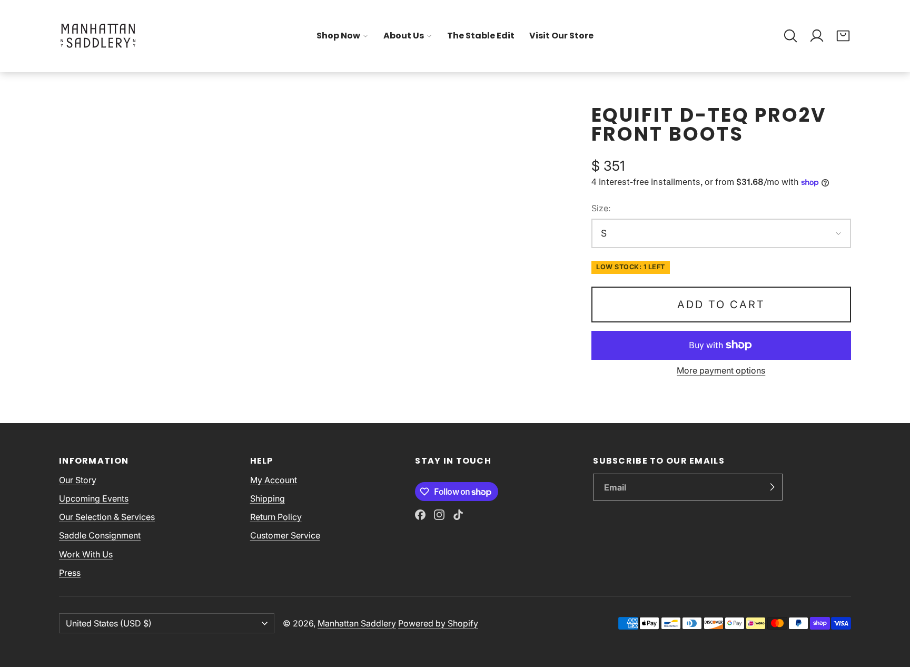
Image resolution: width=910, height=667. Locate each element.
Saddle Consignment (100, 535)
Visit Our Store (561, 36)
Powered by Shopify (438, 623)
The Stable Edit (481, 36)
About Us (403, 36)
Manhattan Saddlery (357, 623)
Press (70, 572)
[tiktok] (458, 514)
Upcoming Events (93, 498)
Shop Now (338, 36)
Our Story (77, 480)
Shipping (267, 498)
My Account (273, 480)
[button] (790, 36)
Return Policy (276, 517)
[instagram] (439, 514)
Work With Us (86, 554)
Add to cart (721, 304)
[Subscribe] (772, 487)
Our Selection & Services (107, 517)
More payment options (721, 370)
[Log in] (817, 36)
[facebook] (420, 514)
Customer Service (285, 535)
